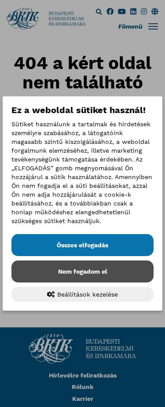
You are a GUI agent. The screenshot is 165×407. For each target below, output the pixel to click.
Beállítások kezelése (86, 294)
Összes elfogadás (82, 245)
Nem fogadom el (82, 271)
